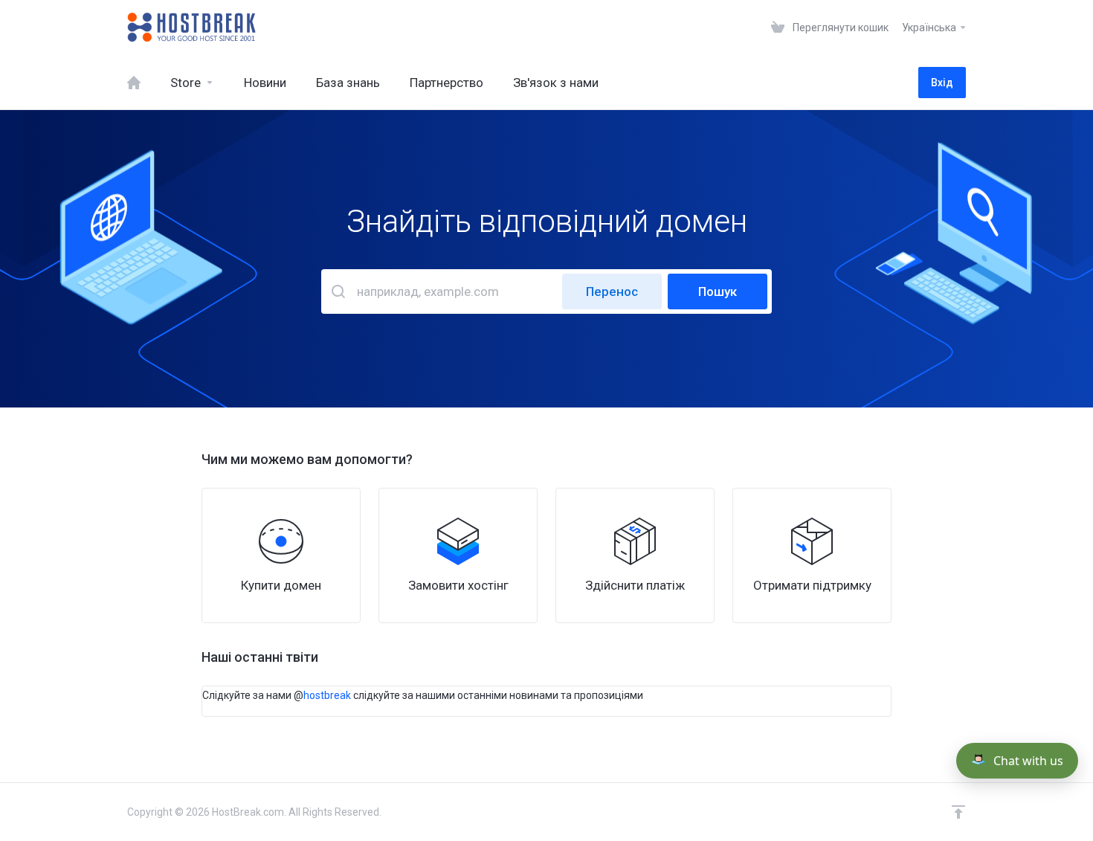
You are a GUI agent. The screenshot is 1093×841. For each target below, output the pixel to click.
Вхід (942, 82)
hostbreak (327, 695)
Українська (930, 27)
